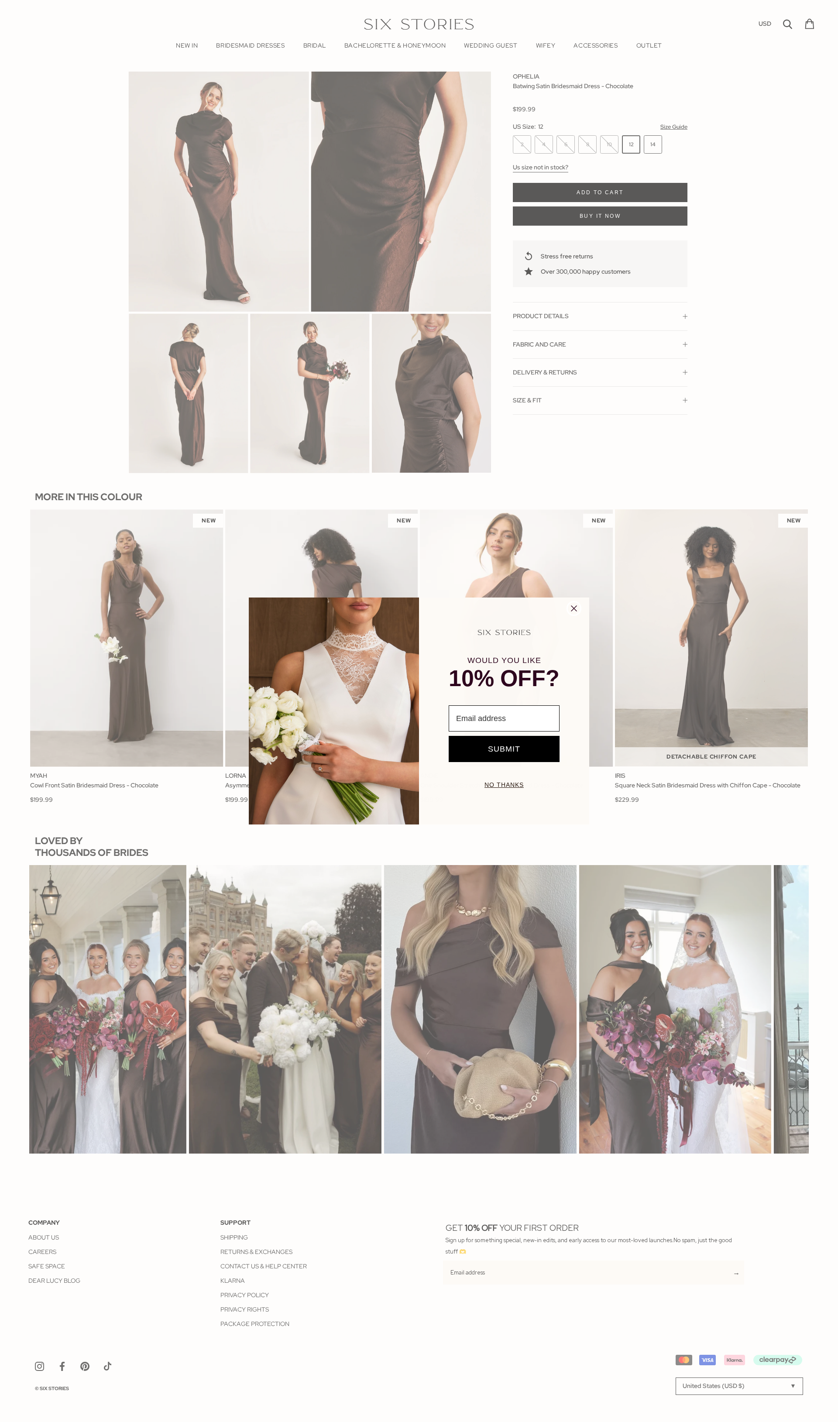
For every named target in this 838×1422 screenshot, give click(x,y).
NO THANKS (504, 784)
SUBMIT (504, 749)
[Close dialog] (573, 608)
